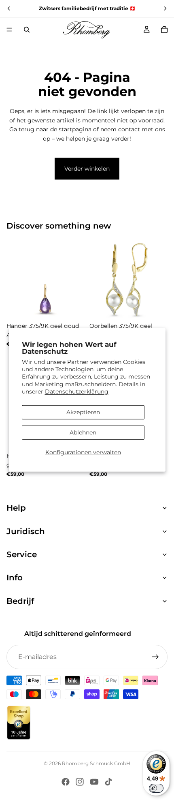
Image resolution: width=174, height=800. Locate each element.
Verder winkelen (87, 168)
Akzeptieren (83, 412)
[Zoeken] (27, 30)
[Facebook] (65, 782)
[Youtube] (94, 782)
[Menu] (9, 29)
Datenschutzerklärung (76, 391)
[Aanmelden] (155, 656)
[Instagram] (80, 782)
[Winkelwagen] (164, 30)
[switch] (156, 788)
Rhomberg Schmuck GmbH (96, 763)
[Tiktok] (108, 782)
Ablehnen (83, 432)
